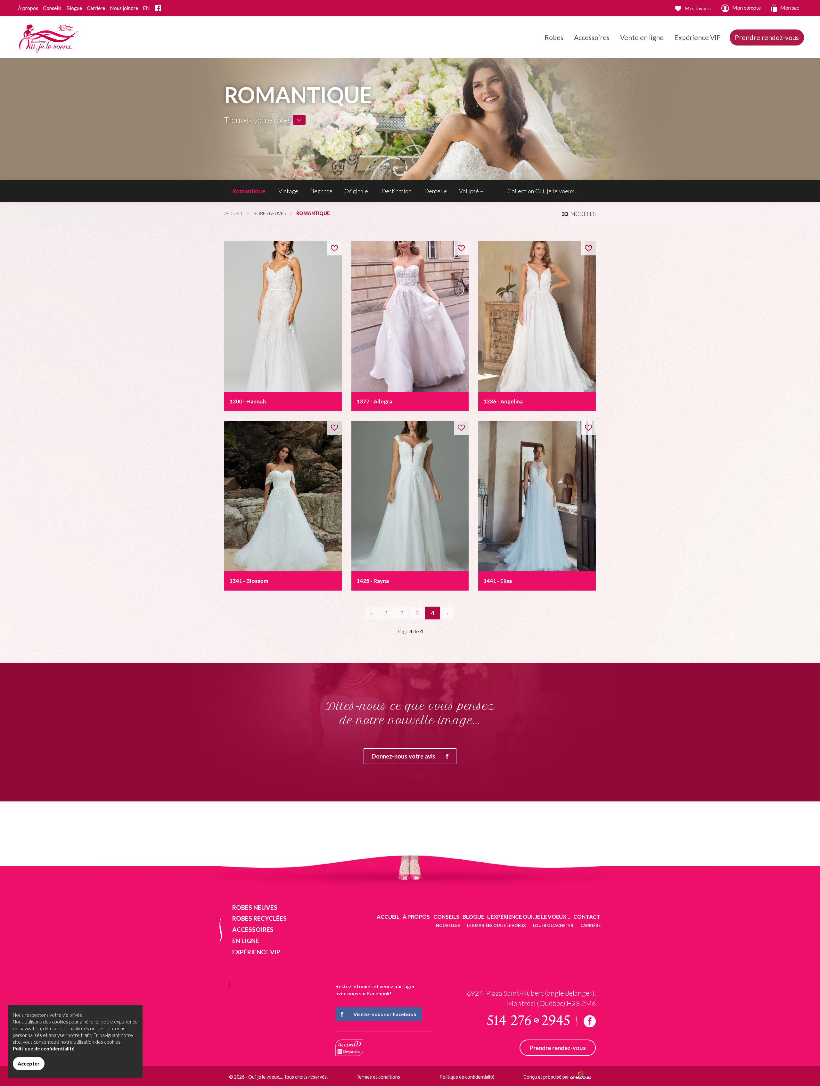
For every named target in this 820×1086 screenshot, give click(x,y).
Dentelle (435, 191)
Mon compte (746, 7)
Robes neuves (269, 213)
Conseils (52, 8)
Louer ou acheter (553, 925)
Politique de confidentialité (467, 1077)
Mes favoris (698, 8)
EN (146, 8)
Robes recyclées (259, 918)
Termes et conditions (378, 1077)
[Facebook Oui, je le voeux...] (158, 8)
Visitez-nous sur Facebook (384, 1014)
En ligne (245, 940)
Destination (396, 191)
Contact (587, 916)
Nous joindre (124, 8)
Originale (356, 191)
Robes (554, 37)
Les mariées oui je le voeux (496, 925)
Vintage (288, 191)
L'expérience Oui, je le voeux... (528, 916)
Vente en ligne (642, 37)
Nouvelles (448, 925)
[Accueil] (47, 37)
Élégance (320, 191)
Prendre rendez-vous (767, 37)
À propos (28, 8)
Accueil (233, 213)
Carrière (96, 8)
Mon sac (789, 7)
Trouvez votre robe (256, 120)
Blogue (74, 8)
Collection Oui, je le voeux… (542, 191)
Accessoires (592, 37)
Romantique (249, 191)
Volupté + (471, 191)
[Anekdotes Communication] (580, 1077)
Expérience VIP (697, 37)
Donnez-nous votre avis (403, 756)
